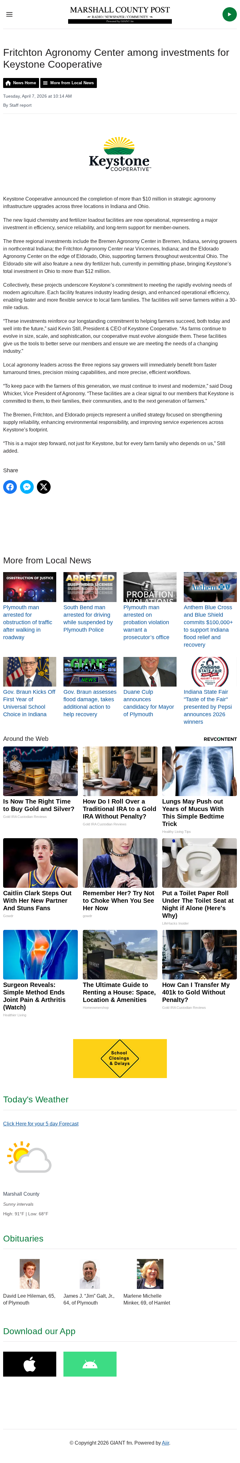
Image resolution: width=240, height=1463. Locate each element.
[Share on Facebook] (10, 487)
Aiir (165, 1443)
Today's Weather (35, 1099)
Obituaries (23, 1238)
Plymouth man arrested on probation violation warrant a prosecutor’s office (146, 622)
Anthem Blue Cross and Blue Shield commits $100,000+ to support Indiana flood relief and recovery (208, 626)
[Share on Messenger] (27, 487)
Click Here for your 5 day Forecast (40, 1123)
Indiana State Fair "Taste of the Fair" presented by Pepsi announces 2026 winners (208, 707)
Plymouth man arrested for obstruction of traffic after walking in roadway (27, 622)
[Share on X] (44, 487)
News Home (24, 82)
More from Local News (72, 82)
